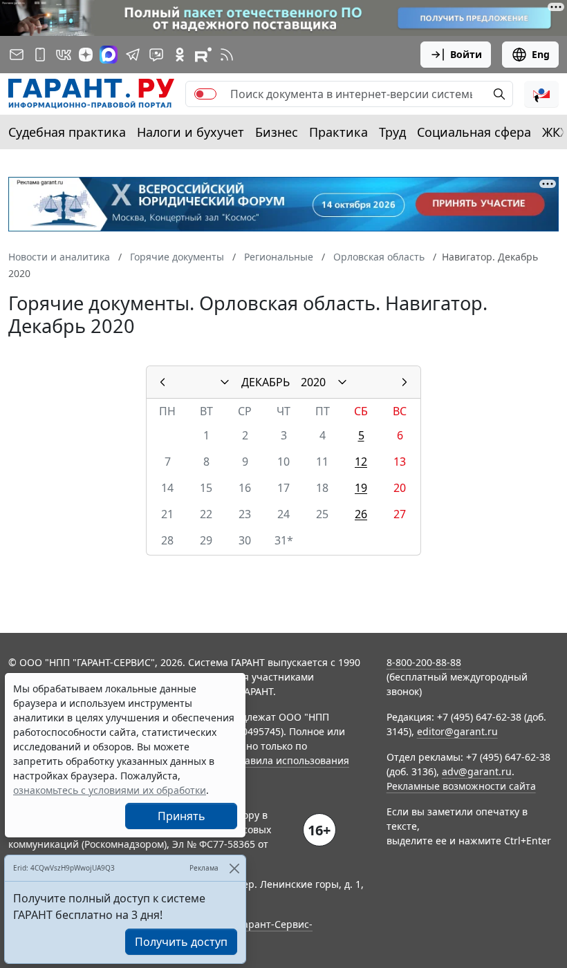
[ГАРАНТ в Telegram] (132, 54)
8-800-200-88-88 (424, 662)
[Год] (342, 382)
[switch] (205, 93)
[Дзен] (86, 54)
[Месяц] (224, 382)
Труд (392, 132)
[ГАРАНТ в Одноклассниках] (179, 54)
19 (361, 487)
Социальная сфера (474, 132)
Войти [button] (466, 54)
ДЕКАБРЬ (265, 382)
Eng (541, 54)
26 (361, 514)
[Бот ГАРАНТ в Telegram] (156, 54)
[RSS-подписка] (227, 54)
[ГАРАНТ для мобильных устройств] (40, 54)
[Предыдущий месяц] (162, 382)
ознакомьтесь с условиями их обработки (109, 790)
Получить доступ (181, 941)
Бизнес (276, 132)
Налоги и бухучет (190, 132)
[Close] (234, 868)
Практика (338, 132)
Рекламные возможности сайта (461, 786)
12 (361, 461)
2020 (313, 382)
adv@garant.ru (477, 771)
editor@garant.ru (457, 731)
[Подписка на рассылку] (16, 54)
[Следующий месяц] (404, 382)
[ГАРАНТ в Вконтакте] (63, 54)
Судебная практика (67, 132)
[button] (541, 94)
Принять (181, 816)
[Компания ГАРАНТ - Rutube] (203, 54)
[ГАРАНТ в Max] (109, 55)
